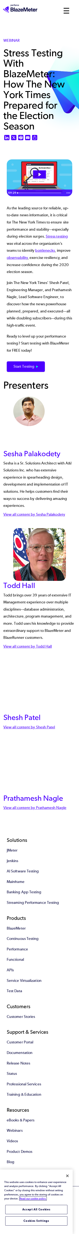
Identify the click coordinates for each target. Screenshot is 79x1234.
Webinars (15, 1130)
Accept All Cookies (36, 1209)
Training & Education (24, 1094)
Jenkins (12, 861)
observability (17, 257)
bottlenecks (45, 250)
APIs (10, 970)
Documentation (19, 1052)
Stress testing (57, 236)
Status (12, 1073)
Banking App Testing (24, 892)
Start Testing (23, 366)
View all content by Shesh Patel (29, 727)
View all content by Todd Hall (27, 646)
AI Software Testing (23, 871)
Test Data (14, 991)
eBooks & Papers (20, 1120)
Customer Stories (21, 1016)
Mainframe (15, 881)
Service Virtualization (24, 980)
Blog (10, 1162)
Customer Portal (20, 1042)
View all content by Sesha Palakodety (34, 514)
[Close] (67, 1175)
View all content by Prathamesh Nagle (34, 807)
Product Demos (19, 1151)
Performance (17, 949)
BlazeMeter (16, 928)
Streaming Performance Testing (33, 902)
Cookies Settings (36, 1220)
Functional (15, 959)
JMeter (12, 850)
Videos (12, 1141)
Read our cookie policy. (33, 1198)
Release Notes (18, 1063)
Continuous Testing (23, 938)
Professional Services (24, 1084)
